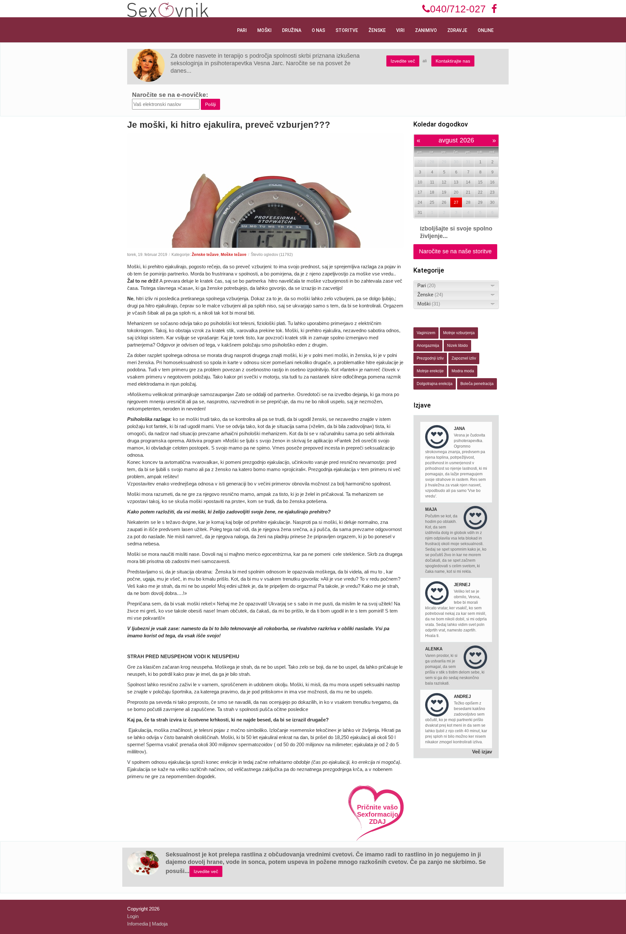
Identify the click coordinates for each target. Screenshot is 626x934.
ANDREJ (462, 696)
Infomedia (137, 924)
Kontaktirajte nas (453, 61)
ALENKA (433, 648)
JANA (459, 428)
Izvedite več (403, 61)
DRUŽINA (291, 30)
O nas (318, 30)
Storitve (346, 30)
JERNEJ (462, 584)
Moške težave (233, 254)
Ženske (377, 30)
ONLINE (486, 30)
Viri (400, 30)
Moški (264, 30)
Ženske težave (205, 254)
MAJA (431, 509)
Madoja (160, 924)
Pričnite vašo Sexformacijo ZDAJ (377, 814)
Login (133, 916)
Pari (242, 30)
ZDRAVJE (457, 30)
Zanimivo (426, 30)
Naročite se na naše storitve (455, 251)
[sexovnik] (168, 9)
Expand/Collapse (492, 286)
